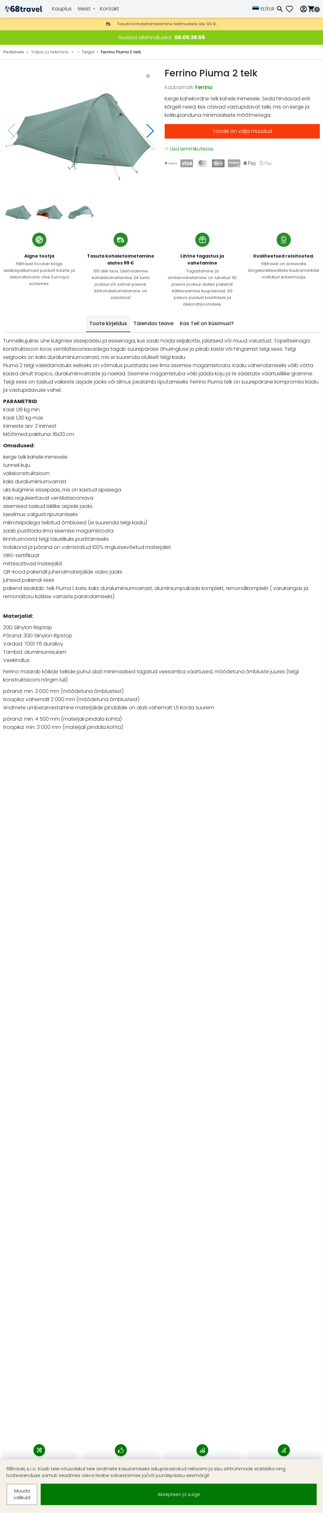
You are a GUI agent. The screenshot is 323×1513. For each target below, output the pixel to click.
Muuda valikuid (22, 1494)
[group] (80, 130)
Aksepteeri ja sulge (179, 1494)
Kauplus (62, 8)
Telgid (88, 52)
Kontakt (109, 8)
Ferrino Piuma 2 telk (121, 52)
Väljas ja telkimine (49, 52)
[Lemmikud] (291, 9)
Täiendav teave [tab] (153, 323)
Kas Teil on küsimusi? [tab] (207, 323)
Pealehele (13, 52)
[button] (150, 131)
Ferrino (204, 87)
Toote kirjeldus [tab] (108, 323)
